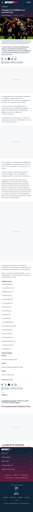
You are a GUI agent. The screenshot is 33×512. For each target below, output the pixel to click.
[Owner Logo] (16, 488)
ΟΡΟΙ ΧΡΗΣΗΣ (9, 477)
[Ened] (16, 494)
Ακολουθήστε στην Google (9, 400)
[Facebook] (2, 59)
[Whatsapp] (15, 59)
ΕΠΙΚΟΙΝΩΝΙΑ (24, 475)
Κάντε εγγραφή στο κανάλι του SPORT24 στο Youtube (16, 406)
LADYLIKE (27, 497)
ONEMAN (20, 497)
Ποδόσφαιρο (5, 394)
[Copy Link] (12, 59)
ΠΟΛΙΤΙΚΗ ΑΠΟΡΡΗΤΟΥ (21, 477)
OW (16, 500)
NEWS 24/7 (13, 497)
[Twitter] (5, 59)
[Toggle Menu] (2, 2)
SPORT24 (5, 497)
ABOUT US (16, 475)
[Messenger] (9, 59)
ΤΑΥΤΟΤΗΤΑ (8, 475)
